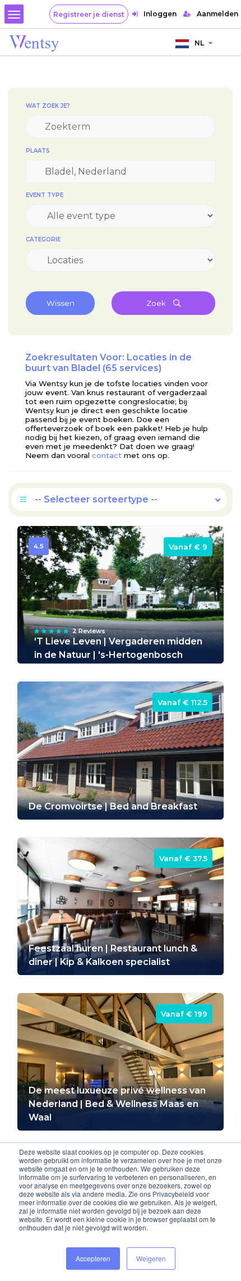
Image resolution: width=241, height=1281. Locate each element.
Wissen (61, 303)
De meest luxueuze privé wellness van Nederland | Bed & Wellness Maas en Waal (117, 1104)
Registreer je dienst (89, 14)
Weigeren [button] (151, 1258)
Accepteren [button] (93, 1258)
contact (107, 455)
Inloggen (160, 14)
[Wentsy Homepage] (34, 42)
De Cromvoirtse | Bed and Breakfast (113, 806)
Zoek (157, 303)
